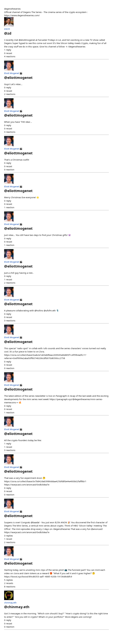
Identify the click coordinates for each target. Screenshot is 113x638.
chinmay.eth (10, 602)
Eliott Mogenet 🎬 (13, 73)
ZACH (7, 28)
